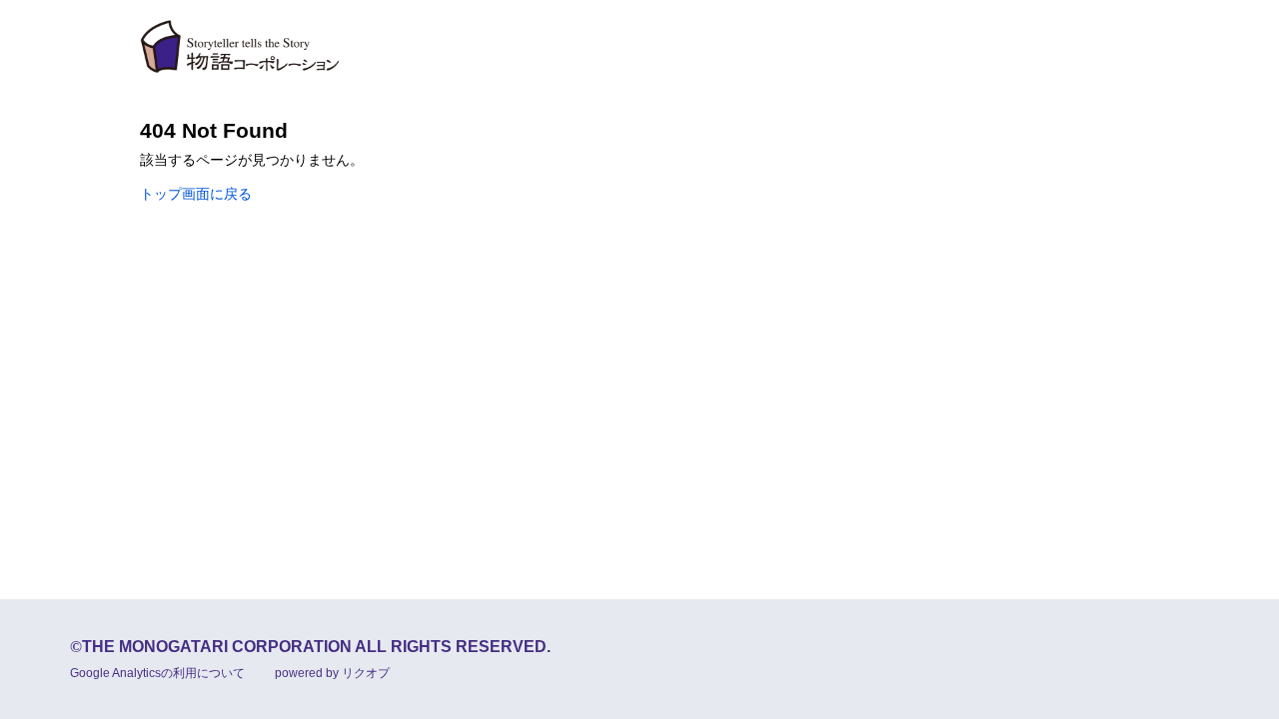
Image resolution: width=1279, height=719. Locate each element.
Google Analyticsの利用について (157, 673)
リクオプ (366, 673)
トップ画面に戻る (196, 194)
